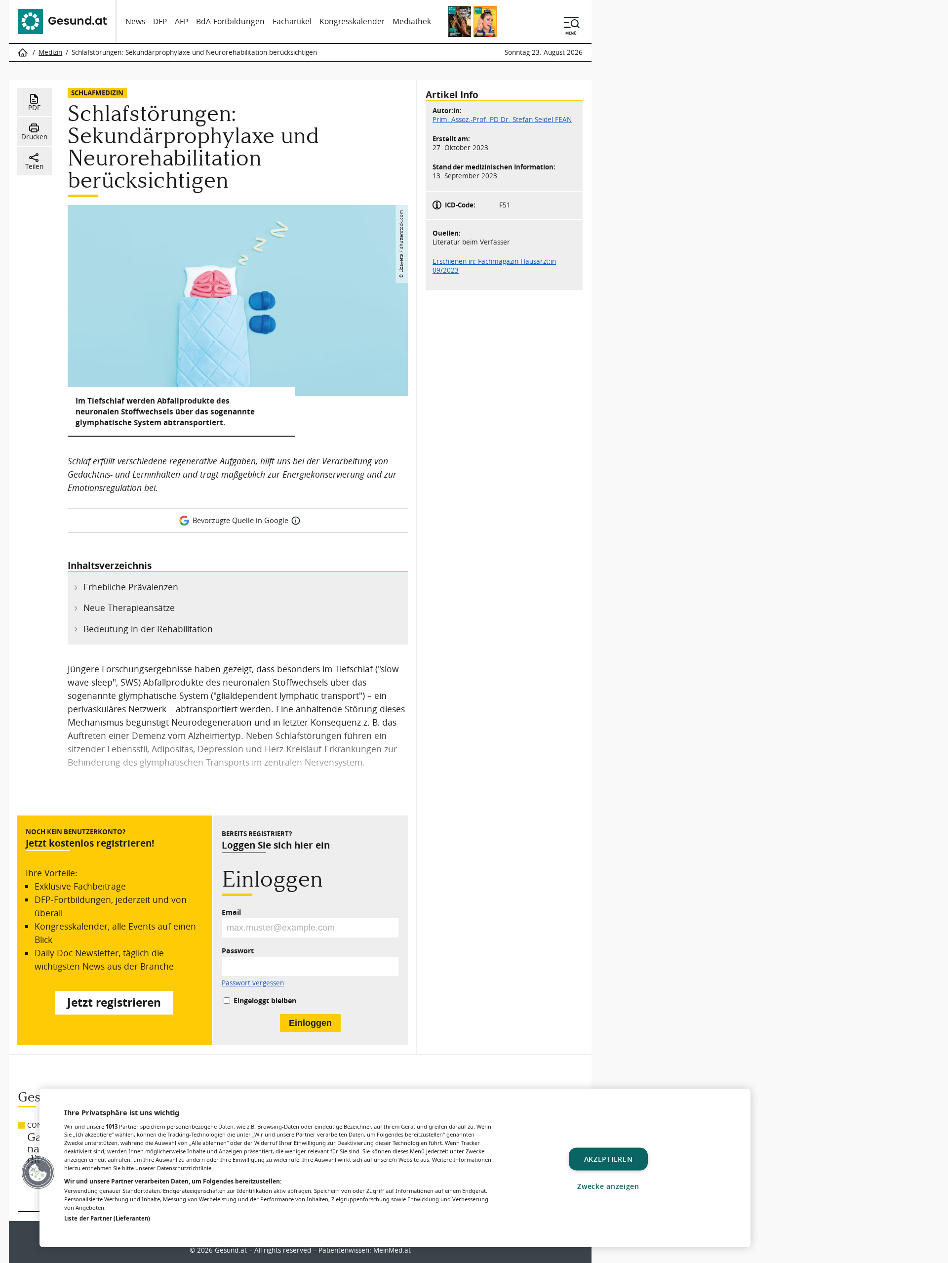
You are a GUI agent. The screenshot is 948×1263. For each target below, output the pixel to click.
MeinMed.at (392, 1250)
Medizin (50, 52)
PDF (34, 107)
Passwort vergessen (253, 983)
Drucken (34, 136)
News (135, 21)
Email (231, 912)
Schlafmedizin (97, 92)
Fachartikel (292, 21)
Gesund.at (231, 1250)
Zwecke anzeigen (608, 1186)
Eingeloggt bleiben (265, 1000)
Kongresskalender (352, 21)
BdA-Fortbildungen (230, 21)
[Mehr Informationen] (296, 521)
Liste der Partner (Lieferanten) (107, 1218)
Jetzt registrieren (114, 1002)
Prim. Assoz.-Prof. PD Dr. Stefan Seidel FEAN (502, 119)
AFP (181, 21)
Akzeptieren (608, 1159)
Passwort (238, 950)
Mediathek (412, 21)
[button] (38, 1172)
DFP (160, 21)
